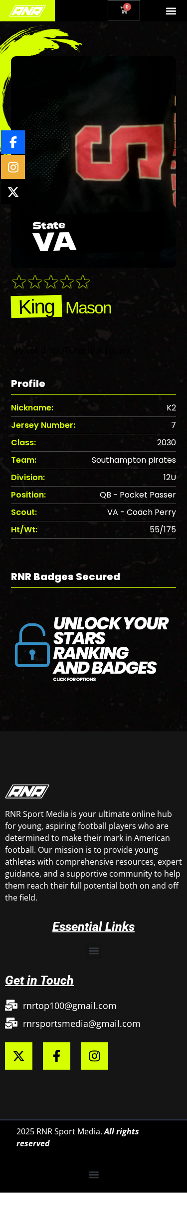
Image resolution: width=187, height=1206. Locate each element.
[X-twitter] (18, 1056)
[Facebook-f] (56, 1056)
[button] (171, 10)
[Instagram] (94, 1056)
